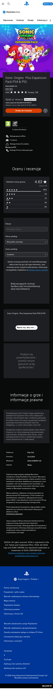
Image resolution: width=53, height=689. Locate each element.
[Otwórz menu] (3, 4)
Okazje (30, 20)
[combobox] (26, 229)
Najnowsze (8, 20)
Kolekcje (20, 20)
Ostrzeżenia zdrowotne (14, 514)
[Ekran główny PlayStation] (26, 3)
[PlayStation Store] (12, 12)
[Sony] (47, 688)
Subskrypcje (42, 20)
